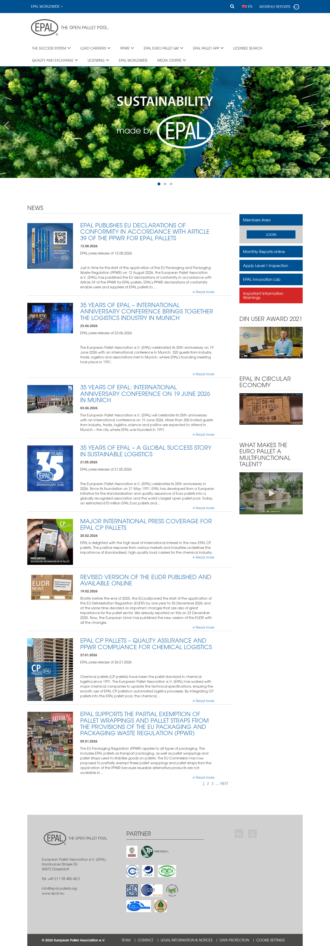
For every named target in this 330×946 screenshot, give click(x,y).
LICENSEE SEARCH (247, 48)
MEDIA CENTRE (169, 60)
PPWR (124, 48)
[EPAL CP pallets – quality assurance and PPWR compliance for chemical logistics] (50, 669)
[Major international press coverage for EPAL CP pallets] (50, 541)
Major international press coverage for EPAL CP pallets (146, 524)
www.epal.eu (53, 893)
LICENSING (96, 60)
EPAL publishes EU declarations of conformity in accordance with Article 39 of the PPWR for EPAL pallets (144, 231)
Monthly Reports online (264, 251)
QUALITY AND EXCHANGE (52, 60)
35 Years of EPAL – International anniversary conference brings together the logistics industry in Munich (146, 311)
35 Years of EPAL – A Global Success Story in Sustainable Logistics (145, 450)
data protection (234, 940)
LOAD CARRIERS (93, 48)
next (224, 783)
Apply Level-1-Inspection (265, 265)
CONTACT (145, 940)
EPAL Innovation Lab (261, 279)
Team (126, 940)
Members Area (257, 220)
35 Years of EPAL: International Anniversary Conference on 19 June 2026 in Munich (145, 393)
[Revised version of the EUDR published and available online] (50, 586)
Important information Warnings (263, 295)
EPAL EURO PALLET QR (161, 48)
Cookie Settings (270, 940)
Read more (204, 291)
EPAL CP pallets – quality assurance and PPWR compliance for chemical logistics (146, 643)
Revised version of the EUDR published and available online (145, 579)
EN (250, 6)
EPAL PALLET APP (206, 48)
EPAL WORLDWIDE (133, 60)
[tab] (271, 220)
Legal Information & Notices (186, 940)
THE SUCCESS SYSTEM (49, 48)
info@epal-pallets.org (59, 888)
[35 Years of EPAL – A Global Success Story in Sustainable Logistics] (50, 468)
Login (271, 234)
